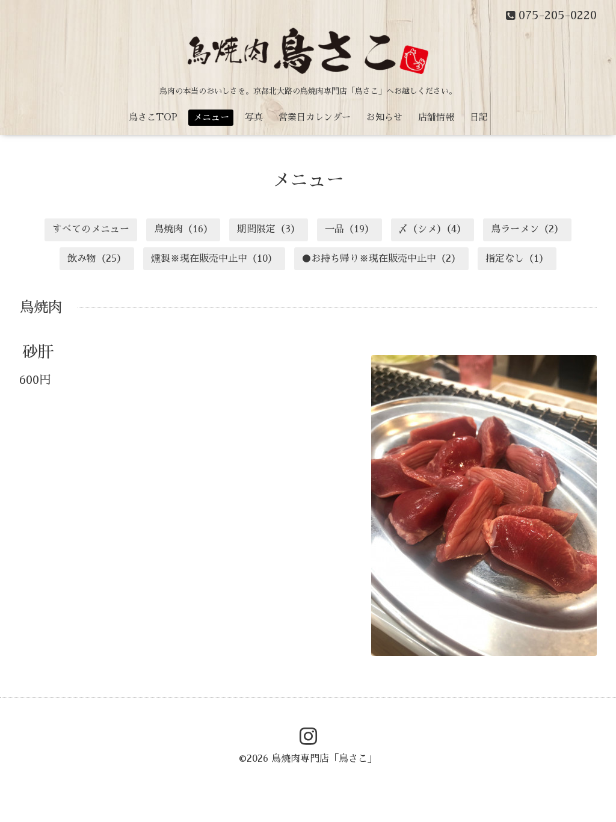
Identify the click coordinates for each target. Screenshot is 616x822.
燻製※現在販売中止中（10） (214, 259)
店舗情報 (436, 117)
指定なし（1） (517, 259)
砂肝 (38, 352)
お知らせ (384, 117)
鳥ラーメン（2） (527, 229)
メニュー (211, 117)
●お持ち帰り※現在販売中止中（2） (381, 259)
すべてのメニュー (90, 229)
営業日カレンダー (315, 117)
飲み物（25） (96, 259)
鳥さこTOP (153, 117)
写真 (254, 117)
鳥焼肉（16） (183, 229)
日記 (479, 117)
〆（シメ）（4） (432, 229)
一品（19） (349, 229)
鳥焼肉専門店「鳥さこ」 (324, 759)
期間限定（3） (268, 229)
